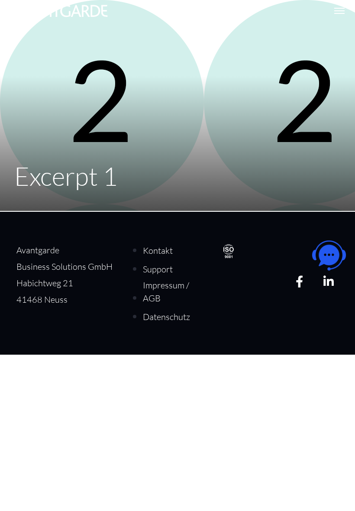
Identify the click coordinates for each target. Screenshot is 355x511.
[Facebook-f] (299, 281)
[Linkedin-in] (328, 281)
